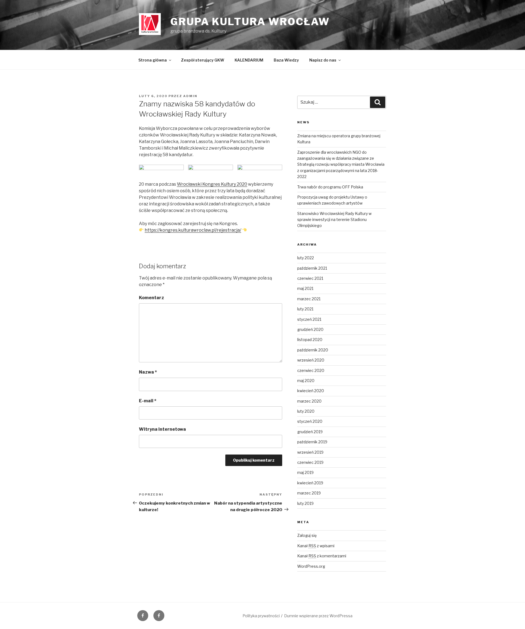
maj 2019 (305, 472)
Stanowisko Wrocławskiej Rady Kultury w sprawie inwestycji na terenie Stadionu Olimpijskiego (334, 219)
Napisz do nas (322, 60)
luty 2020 (305, 411)
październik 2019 (312, 441)
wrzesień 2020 (310, 360)
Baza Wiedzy (286, 60)
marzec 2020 (309, 401)
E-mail (147, 400)
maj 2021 (305, 288)
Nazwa (148, 372)
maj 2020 (305, 380)
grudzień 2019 (310, 431)
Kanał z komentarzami (321, 556)
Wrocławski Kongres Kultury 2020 (212, 184)
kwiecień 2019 (310, 483)
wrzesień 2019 (310, 452)
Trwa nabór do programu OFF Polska (330, 187)
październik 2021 (312, 268)
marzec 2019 (309, 493)
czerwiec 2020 (310, 370)
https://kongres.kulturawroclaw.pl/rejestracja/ (193, 230)
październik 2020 (312, 350)
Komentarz (151, 297)
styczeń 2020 (309, 421)
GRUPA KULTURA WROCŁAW (249, 22)
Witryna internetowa (162, 429)
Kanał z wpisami (315, 545)
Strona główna (152, 60)
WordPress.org (311, 566)
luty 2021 (305, 309)
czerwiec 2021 (310, 278)
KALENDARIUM (249, 60)
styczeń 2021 (309, 319)
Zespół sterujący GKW (202, 60)
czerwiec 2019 (310, 462)
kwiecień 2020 (310, 390)
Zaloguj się (307, 535)
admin (190, 96)
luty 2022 (305, 257)
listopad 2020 (309, 339)
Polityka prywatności (261, 615)
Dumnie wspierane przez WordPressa (318, 615)
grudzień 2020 (310, 329)
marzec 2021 (308, 298)
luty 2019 (305, 503)
